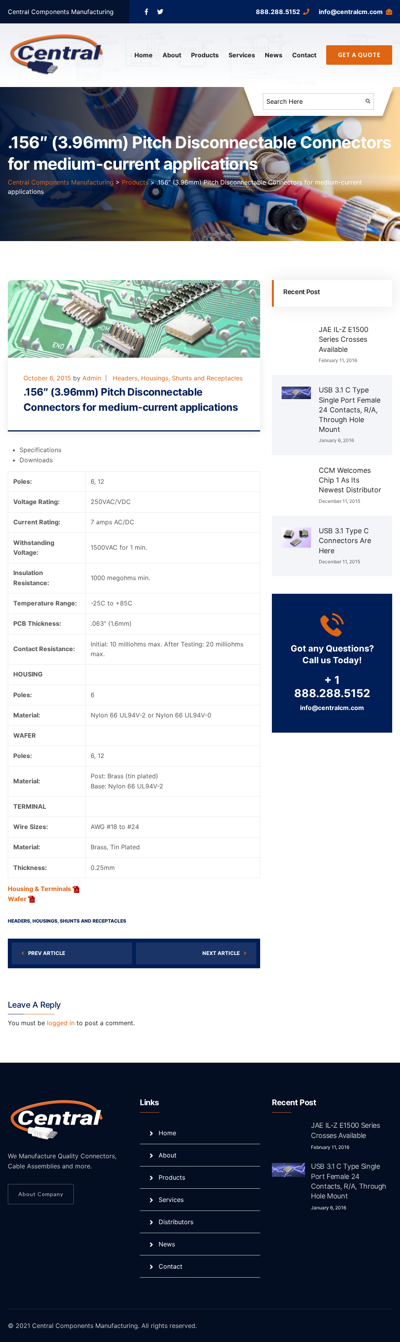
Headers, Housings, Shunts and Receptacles (178, 378)
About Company (40, 1194)
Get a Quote (359, 54)
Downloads (36, 460)
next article (221, 953)
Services (242, 55)
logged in (61, 1023)
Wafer (17, 899)
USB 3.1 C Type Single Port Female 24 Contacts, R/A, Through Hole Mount (349, 409)
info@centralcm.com (351, 12)
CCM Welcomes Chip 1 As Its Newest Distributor (350, 480)
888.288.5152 (278, 12)
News (273, 55)
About (171, 55)
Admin (91, 378)
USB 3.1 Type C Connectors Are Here (345, 540)
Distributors (176, 1222)
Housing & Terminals (39, 889)
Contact (304, 55)
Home (143, 55)
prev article (46, 953)
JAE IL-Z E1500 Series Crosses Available (343, 339)
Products (205, 55)
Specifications (40, 450)
